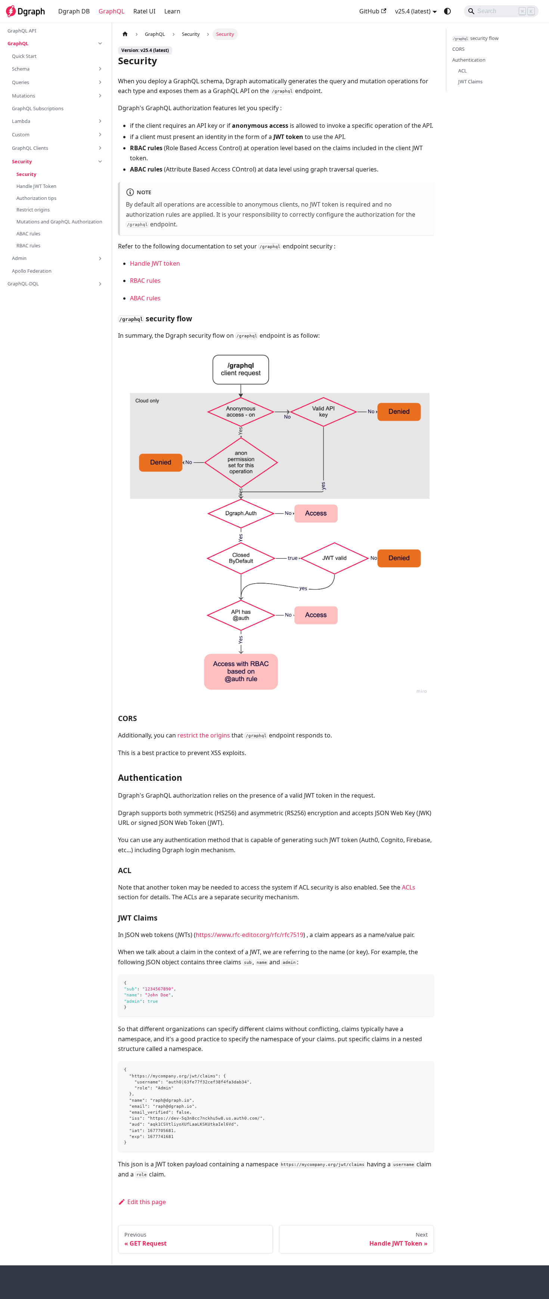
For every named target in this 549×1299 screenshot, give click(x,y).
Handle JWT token (155, 263)
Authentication (469, 59)
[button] (55, 43)
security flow (476, 38)
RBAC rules (145, 280)
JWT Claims (470, 81)
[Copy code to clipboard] (425, 983)
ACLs (408, 887)
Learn (172, 11)
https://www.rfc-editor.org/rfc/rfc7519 (249, 935)
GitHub (369, 11)
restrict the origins (203, 735)
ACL (462, 70)
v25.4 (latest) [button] (413, 11)
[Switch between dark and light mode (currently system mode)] (447, 11)
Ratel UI (144, 11)
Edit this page (146, 1202)
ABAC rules (145, 298)
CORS (458, 49)
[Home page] (125, 34)
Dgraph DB (74, 11)
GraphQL (111, 11)
